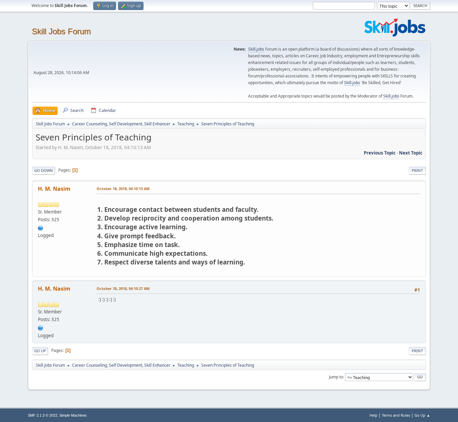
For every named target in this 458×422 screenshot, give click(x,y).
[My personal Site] (40, 227)
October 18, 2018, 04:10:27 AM (123, 288)
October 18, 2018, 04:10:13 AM (123, 188)
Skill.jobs (256, 49)
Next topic (410, 153)
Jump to (336, 377)
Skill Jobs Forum (61, 31)
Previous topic (380, 153)
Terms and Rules (396, 415)
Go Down (43, 170)
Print (417, 170)
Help (373, 415)
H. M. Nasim (54, 188)
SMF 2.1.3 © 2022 (42, 415)
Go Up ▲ (422, 415)
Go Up (40, 350)
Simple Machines (73, 415)
